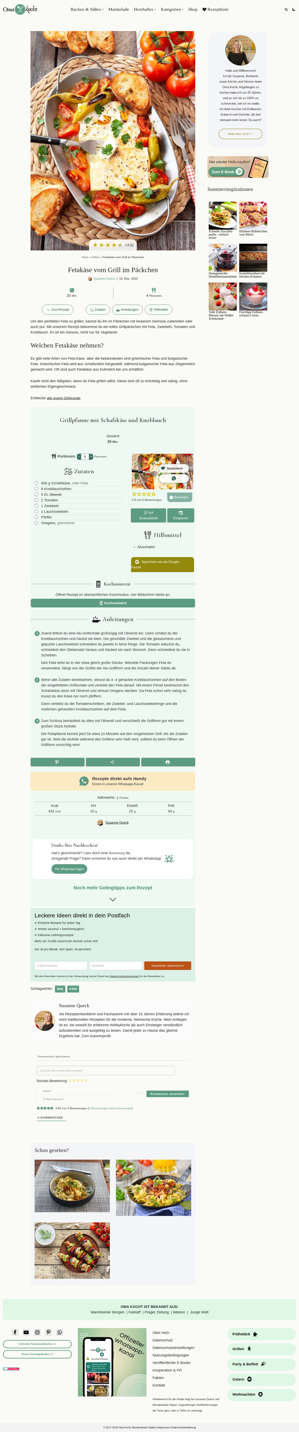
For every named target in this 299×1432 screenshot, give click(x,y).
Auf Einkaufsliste (148, 515)
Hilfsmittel (161, 309)
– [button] (79, 456)
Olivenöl (55, 494)
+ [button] (91, 456)
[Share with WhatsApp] (174, 478)
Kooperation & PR (167, 1370)
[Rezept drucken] (168, 762)
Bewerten (181, 497)
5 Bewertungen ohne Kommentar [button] (110, 1108)
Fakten (158, 1378)
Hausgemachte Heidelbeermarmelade (223, 275)
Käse (73, 988)
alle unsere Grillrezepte (63, 398)
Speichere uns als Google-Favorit (155, 564)
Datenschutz (163, 1340)
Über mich (161, 1333)
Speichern (175, 468)
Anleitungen (130, 309)
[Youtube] (26, 1332)
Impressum (163, 1427)
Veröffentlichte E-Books (172, 1363)
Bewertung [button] (117, 853)
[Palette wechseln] (294, 9)
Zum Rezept (59, 309)
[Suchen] (286, 9)
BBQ (60, 988)
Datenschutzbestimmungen (124, 976)
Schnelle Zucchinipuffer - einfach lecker (221, 234)
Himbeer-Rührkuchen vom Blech (253, 233)
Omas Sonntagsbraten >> (37, 1354)
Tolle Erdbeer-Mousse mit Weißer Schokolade (221, 315)
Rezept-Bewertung (52, 1081)
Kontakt (159, 1385)
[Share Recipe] (113, 762)
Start (85, 257)
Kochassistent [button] (115, 603)
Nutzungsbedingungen (171, 1355)
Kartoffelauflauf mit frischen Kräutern (252, 275)
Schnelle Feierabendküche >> (37, 1343)
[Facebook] (15, 1332)
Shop (193, 9)
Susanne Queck (104, 278)
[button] (103, 9)
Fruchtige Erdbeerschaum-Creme (251, 314)
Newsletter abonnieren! (168, 966)
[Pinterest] (48, 1332)
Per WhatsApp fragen (69, 869)
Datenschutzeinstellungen (173, 1348)
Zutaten (100, 309)
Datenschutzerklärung (183, 1427)
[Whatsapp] (59, 1332)
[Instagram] (37, 1332)
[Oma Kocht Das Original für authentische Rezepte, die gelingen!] (20, 9)
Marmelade (118, 9)
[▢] (37, 483)
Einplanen (180, 518)
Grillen (95, 257)
